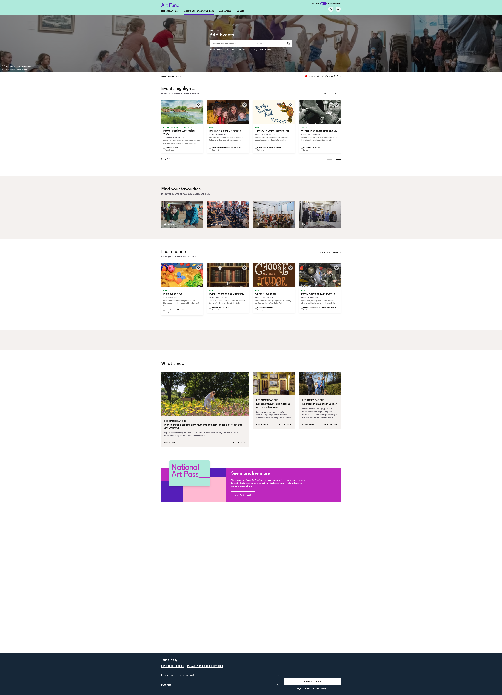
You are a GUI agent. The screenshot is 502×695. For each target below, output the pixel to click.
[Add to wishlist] (198, 104)
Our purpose (225, 11)
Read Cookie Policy (172, 666)
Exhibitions (236, 49)
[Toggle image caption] (4, 66)
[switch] (323, 3)
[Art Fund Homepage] (171, 4)
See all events (332, 93)
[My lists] (330, 9)
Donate (240, 11)
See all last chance (329, 252)
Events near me (223, 49)
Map (269, 49)
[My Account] (338, 9)
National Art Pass (169, 11)
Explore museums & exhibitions (199, 11)
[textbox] (271, 43)
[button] (243, 494)
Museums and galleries (253, 49)
